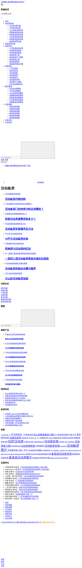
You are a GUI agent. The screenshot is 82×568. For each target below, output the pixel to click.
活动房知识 (13, 77)
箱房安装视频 (14, 106)
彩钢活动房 (57, 438)
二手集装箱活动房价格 (24, 481)
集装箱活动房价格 (61, 453)
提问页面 (4, 288)
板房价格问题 (6, 299)
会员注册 (8, 518)
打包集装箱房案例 (16, 100)
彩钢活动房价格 (67, 438)
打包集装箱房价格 (16, 37)
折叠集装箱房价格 (16, 32)
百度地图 (8, 505)
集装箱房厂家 (14, 55)
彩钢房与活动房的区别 (18, 248)
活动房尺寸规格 (15, 82)
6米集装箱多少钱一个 (24, 494)
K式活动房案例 (15, 88)
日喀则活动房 (29, 442)
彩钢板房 (50, 438)
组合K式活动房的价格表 (14, 339)
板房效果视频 (14, 118)
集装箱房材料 (14, 62)
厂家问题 (4, 292)
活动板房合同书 (11, 405)
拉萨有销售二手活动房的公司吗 (17, 423)
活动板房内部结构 (15, 199)
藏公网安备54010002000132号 (27, 522)
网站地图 (8, 507)
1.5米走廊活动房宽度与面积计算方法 (19, 416)
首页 (7, 21)
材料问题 (4, 290)
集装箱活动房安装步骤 (41, 458)
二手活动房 (13, 68)
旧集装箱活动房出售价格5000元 (28, 474)
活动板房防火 (55, 450)
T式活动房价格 (15, 28)
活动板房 (40, 446)
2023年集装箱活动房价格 (14, 366)
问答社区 (8, 120)
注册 (6, 160)
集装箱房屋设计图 (16, 64)
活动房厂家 (63, 442)
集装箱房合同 (14, 59)
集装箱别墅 (11, 454)
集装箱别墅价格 (15, 41)
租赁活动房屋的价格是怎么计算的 (18, 400)
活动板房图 (63, 446)
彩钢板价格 (44, 438)
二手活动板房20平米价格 (28, 496)
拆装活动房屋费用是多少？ (20, 218)
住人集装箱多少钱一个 (29, 499)
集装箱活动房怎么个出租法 (15, 398)
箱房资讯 (8, 514)
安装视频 (8, 104)
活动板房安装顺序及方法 (19, 228)
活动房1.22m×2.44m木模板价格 (16, 414)
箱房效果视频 (14, 111)
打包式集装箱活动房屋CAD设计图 (34, 467)
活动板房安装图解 (35, 450)
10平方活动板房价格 (16, 238)
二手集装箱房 (27, 435)
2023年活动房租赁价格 (13, 375)
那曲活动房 (76, 450)
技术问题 (4, 297)
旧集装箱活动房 (39, 442)
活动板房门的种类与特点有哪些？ (24, 209)
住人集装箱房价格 (16, 30)
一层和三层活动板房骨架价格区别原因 (27, 258)
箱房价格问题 (6, 301)
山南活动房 (15, 437)
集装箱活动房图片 (20, 457)
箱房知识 (8, 46)
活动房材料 (13, 75)
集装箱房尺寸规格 (16, 57)
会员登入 (8, 516)
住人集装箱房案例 (16, 93)
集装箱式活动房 (31, 454)
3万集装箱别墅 (5, 434)
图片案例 (8, 86)
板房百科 (8, 66)
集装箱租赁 (65, 458)
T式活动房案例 (15, 91)
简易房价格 (70, 450)
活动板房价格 (14, 79)
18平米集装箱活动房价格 (28, 478)
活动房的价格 (16, 446)
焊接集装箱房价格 (16, 39)
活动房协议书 (10, 402)
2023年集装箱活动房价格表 (15, 357)
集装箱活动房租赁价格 (56, 458)
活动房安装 (13, 70)
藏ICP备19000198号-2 (47, 522)
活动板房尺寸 (47, 450)
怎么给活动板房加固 (16, 278)
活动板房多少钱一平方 (17, 450)
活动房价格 (9, 23)
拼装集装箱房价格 (16, 35)
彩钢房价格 (25, 438)
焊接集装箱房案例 (16, 102)
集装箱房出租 (10, 44)
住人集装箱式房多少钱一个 (15, 393)
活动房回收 (13, 73)
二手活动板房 (15, 434)
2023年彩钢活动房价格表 (14, 348)
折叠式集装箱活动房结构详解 (16, 396)
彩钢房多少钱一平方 (34, 438)
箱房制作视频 (14, 109)
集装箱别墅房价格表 (20, 454)
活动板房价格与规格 (12, 384)
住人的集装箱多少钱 (44, 434)
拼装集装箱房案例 (16, 97)
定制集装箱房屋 (15, 50)
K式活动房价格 (15, 26)
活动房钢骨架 (28, 445)
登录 (2, 160)
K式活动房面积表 (16, 84)
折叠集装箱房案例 (16, 95)
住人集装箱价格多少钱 (63, 435)
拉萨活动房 (16, 441)
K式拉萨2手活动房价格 (24, 472)
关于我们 (8, 509)
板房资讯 (8, 511)
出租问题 (4, 295)
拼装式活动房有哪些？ (13, 418)
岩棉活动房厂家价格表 (13, 420)
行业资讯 (8, 122)
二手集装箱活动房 (16, 48)
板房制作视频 (14, 115)
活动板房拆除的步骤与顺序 (20, 268)
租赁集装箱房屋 (15, 53)
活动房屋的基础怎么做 (13, 425)
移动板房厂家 (63, 450)
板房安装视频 (14, 113)
